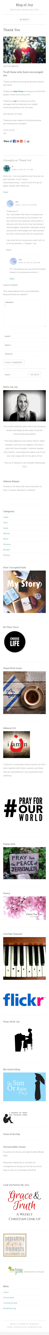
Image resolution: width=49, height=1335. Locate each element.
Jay (15, 101)
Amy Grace (18, 91)
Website (8, 354)
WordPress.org (9, 1308)
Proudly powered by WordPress (24, 1324)
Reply (5, 192)
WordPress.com (35, 1327)
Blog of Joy (24, 5)
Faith (5, 522)
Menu (25, 19)
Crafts (5, 517)
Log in (6, 1292)
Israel (5, 528)
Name (8, 336)
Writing (6, 555)
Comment (9, 303)
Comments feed (10, 1303)
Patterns (7, 544)
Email (8, 345)
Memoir (6, 533)
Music (5, 539)
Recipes (6, 549)
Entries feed (8, 1297)
